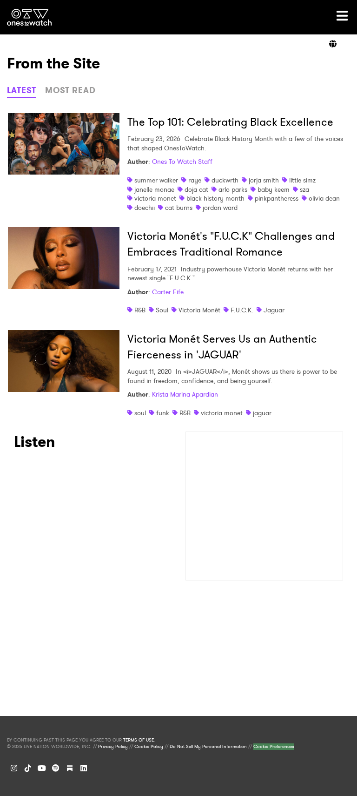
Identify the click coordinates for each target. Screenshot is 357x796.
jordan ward (220, 207)
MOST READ (70, 90)
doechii (144, 207)
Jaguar (274, 310)
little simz (302, 180)
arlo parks (232, 189)
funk (162, 413)
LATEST (21, 90)
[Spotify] (56, 768)
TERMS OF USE (138, 740)
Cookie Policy (148, 746)
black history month (215, 198)
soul (140, 413)
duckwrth (225, 180)
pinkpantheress (276, 198)
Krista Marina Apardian (185, 394)
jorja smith (264, 180)
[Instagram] (14, 768)
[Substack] (70, 768)
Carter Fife (168, 292)
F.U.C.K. (242, 310)
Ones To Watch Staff (182, 161)
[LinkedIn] (84, 768)
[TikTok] (28, 768)
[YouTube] (42, 768)
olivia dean (324, 198)
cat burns (178, 207)
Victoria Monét (199, 310)
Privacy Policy (113, 746)
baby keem (274, 189)
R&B (139, 310)
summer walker (156, 180)
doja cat (196, 189)
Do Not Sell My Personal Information (208, 746)
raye (194, 180)
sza (304, 189)
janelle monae (154, 189)
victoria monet (155, 198)
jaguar (262, 413)
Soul (162, 310)
